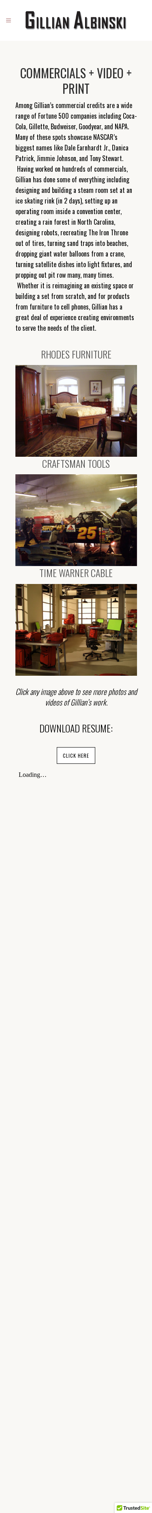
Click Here (76, 755)
